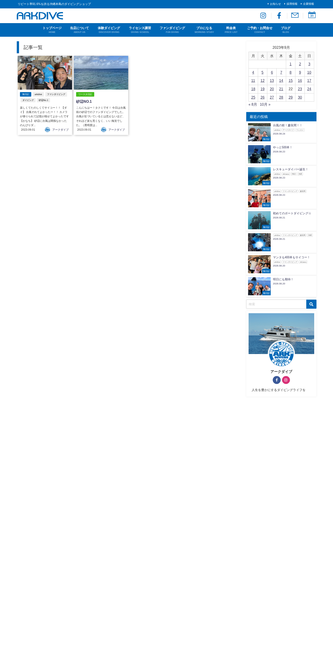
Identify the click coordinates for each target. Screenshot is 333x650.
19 (263, 89)
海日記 (25, 94)
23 (300, 89)
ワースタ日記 (85, 94)
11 (253, 80)
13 (272, 80)
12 (263, 80)
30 (300, 97)
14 (281, 80)
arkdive (38, 94)
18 (253, 89)
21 (281, 89)
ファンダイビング (56, 94)
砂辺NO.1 (84, 101)
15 (291, 80)
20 (272, 89)
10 (309, 72)
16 (300, 80)
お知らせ (275, 3)
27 (272, 97)
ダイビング (28, 100)
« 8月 (253, 104)
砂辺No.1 (43, 100)
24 (309, 89)
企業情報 (308, 3)
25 (253, 97)
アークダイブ (60, 129)
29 (291, 97)
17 (309, 80)
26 (263, 97)
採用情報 (292, 3)
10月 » (265, 104)
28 (281, 97)
